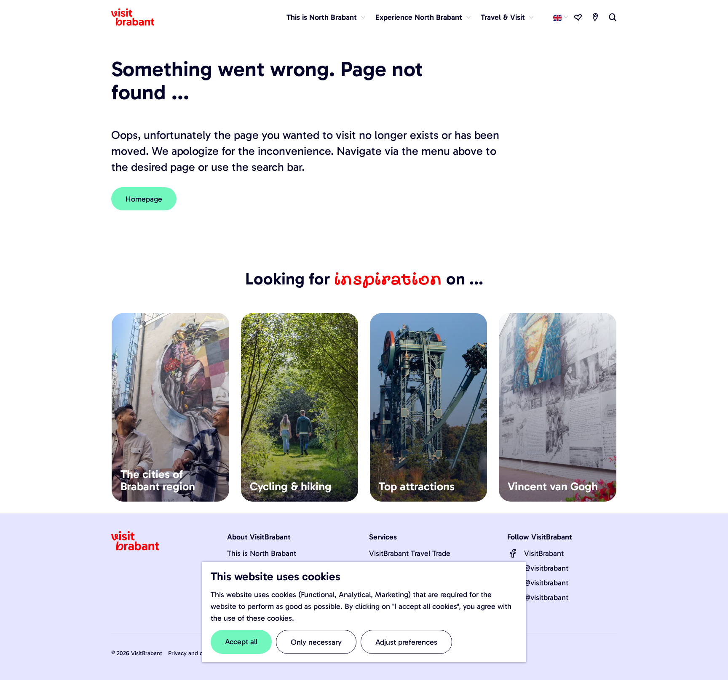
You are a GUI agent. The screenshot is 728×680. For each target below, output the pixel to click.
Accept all (241, 641)
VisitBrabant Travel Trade (409, 553)
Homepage (144, 199)
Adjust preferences (406, 642)
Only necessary (316, 642)
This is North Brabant (261, 553)
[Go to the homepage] (137, 17)
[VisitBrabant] (513, 553)
